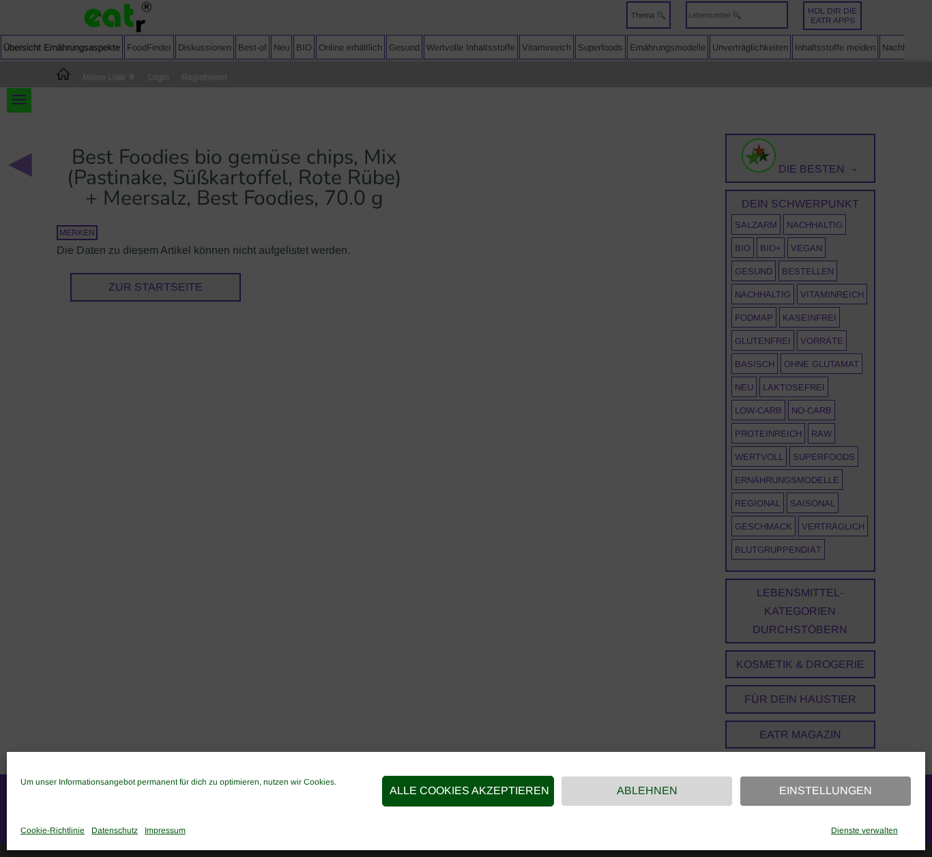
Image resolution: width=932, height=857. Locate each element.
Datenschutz (114, 830)
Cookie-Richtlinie (52, 830)
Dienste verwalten (864, 830)
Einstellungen (825, 790)
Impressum (165, 830)
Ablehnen (647, 790)
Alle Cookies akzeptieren (469, 790)
